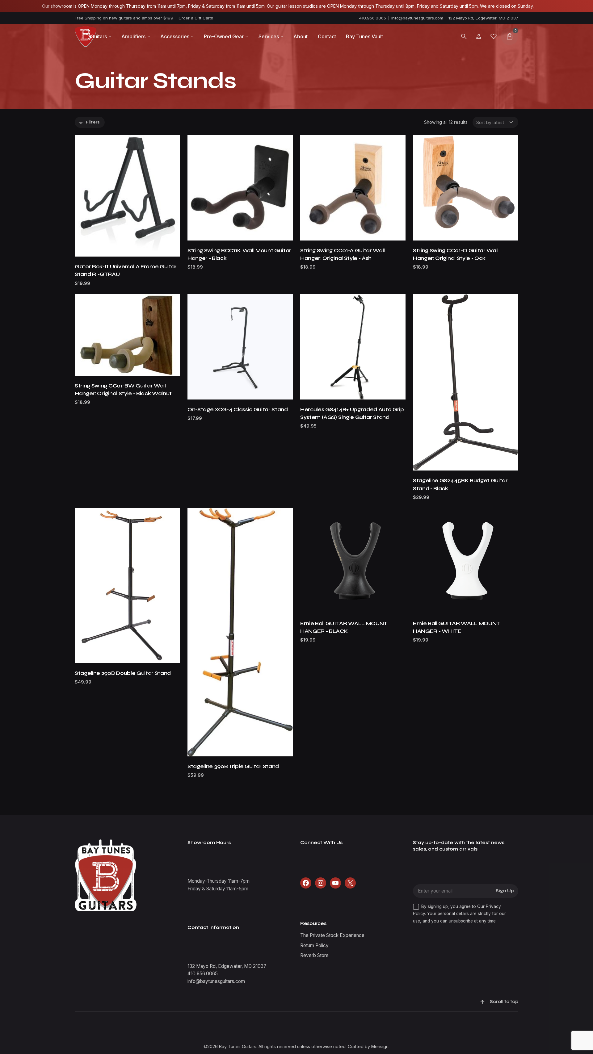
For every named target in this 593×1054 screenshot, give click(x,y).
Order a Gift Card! (196, 17)
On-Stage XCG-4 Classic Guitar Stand (237, 409)
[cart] (509, 36)
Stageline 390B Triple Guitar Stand (233, 766)
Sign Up (505, 890)
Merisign (380, 1046)
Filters (93, 122)
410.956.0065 (372, 17)
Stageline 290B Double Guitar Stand (123, 673)
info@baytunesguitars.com (417, 17)
